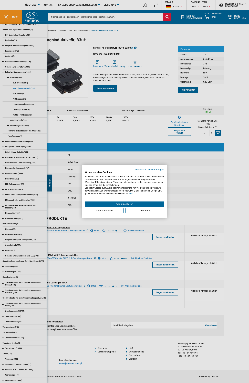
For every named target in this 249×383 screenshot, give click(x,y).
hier (130, 193)
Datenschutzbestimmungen (149, 169)
